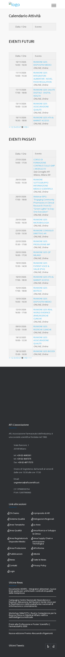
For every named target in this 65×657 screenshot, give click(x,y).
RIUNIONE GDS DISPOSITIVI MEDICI (42, 63)
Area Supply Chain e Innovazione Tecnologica (42, 541)
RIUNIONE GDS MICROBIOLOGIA (41, 221)
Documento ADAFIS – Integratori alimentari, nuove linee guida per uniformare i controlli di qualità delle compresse (32, 590)
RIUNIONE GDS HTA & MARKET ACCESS (43, 119)
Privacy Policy (39, 565)
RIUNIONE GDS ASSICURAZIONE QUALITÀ (41, 106)
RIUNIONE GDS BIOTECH (40, 289)
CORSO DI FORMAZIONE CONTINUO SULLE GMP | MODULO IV (44, 164)
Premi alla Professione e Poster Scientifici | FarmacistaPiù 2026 (29, 625)
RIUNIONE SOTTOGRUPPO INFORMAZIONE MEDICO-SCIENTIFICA (43, 184)
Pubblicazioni (16, 553)
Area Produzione (18, 548)
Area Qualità (16, 530)
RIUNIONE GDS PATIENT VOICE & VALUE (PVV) (41, 266)
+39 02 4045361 (24, 455)
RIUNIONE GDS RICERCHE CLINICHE (42, 328)
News (12, 559)
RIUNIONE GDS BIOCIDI (44, 351)
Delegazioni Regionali (43, 518)
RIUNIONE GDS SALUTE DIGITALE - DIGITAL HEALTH (44, 92)
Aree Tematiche (17, 524)
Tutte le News (39, 559)
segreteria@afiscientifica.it (26, 482)
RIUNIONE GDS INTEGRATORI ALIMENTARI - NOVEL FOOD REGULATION (42, 77)
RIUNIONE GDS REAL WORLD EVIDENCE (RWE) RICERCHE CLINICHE (42, 314)
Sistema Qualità (17, 518)
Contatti (13, 565)
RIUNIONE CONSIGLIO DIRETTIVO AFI (43, 232)
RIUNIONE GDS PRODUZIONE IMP (41, 243)
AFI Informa (38, 548)
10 (26, 127)
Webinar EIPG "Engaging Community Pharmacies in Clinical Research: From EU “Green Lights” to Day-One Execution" (43, 204)
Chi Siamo (14, 513)
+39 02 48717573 (25, 462)
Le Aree (37, 524)
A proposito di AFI (41, 513)
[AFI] (30, 4)
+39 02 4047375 (24, 458)
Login (12, 571)
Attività (36, 553)
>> (30, 357)
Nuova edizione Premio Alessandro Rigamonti (31, 633)
